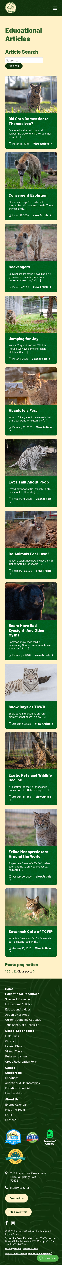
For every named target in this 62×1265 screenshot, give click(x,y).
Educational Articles (18, 1004)
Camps (10, 1068)
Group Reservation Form (21, 1061)
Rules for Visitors (16, 1056)
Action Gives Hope (17, 1014)
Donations (11, 1078)
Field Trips (12, 1036)
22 (15, 971)
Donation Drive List (17, 1088)
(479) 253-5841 (19, 1188)
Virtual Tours (13, 1051)
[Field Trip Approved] (13, 1137)
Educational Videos (17, 1009)
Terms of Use (30, 1248)
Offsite (9, 1041)
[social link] (6, 1222)
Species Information (18, 999)
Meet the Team (15, 1109)
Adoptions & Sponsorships (22, 1083)
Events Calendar (16, 1104)
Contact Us (16, 1198)
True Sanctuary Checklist (22, 1025)
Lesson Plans (13, 1046)
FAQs (8, 1115)
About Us (12, 1099)
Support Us (13, 1073)
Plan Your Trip (18, 1212)
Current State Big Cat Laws (23, 1019)
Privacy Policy (13, 1248)
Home (9, 989)
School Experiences (19, 1031)
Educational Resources (22, 994)
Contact (10, 1120)
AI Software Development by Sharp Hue (28, 1253)
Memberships (14, 1093)
